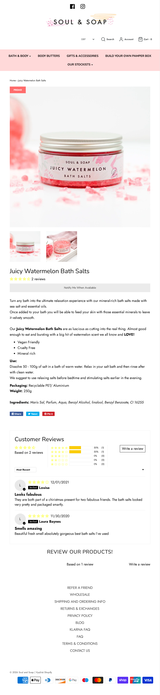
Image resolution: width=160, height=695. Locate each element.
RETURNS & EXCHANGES (79, 608)
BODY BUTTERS (49, 56)
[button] (20, 279)
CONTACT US (80, 650)
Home (13, 80)
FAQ (80, 636)
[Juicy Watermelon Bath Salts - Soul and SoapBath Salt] (25, 246)
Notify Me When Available (80, 288)
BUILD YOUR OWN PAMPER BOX (128, 56)
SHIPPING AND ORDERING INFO (79, 601)
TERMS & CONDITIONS (80, 643)
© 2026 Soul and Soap (22, 672)
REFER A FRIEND (80, 587)
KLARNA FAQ (80, 629)
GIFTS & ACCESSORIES (82, 56)
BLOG (80, 622)
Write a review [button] (132, 448)
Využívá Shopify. (44, 672)
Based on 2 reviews (29, 452)
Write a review (139, 564)
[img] (39, 482)
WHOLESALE (80, 594)
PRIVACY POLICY (80, 615)
